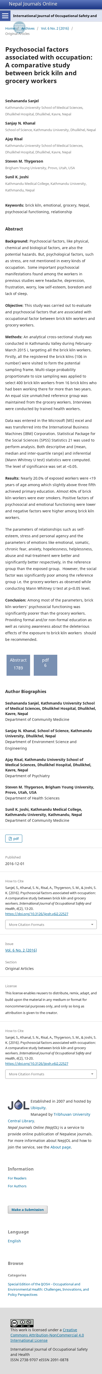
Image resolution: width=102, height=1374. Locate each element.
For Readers (17, 1178)
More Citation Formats (26, 924)
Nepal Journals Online (33, 4)
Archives (28, 28)
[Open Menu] (5, 15)
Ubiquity (38, 1107)
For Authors (17, 1186)
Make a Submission (28, 1209)
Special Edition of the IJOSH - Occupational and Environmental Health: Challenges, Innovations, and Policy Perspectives (48, 1289)
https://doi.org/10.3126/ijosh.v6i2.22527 (36, 913)
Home (10, 28)
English (14, 1240)
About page (60, 1147)
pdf (16, 838)
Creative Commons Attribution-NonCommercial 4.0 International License (47, 1335)
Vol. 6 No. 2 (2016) (55, 28)
